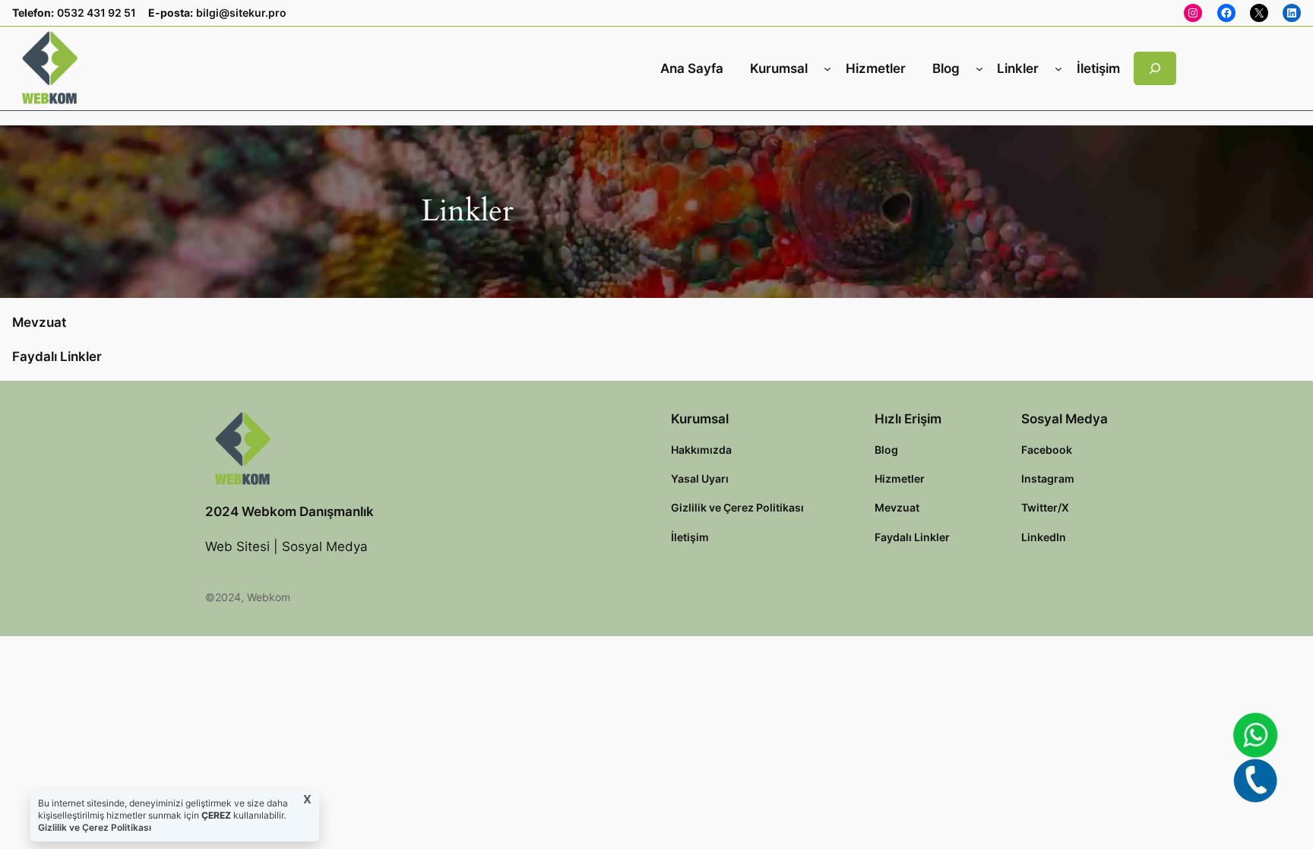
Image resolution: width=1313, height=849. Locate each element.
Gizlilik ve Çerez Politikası (94, 827)
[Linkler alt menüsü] (1058, 68)
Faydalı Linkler (57, 356)
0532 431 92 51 (96, 12)
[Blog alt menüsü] (979, 68)
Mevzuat (39, 322)
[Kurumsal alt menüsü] (827, 68)
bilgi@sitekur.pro (241, 12)
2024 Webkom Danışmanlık (289, 511)
